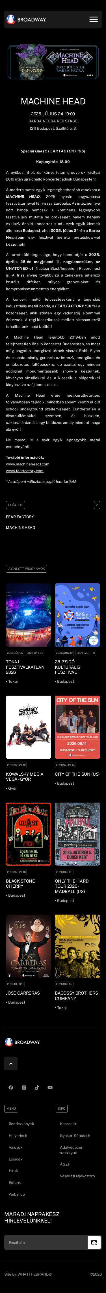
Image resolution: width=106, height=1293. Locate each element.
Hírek (13, 1170)
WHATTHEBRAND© (35, 1274)
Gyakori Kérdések (75, 1135)
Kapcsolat (68, 1123)
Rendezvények (21, 1123)
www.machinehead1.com (27, 464)
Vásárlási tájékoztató (77, 1176)
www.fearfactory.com (25, 471)
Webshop (17, 1194)
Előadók (16, 1159)
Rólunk (15, 1182)
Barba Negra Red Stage (53, 121)
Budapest (45, 128)
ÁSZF (65, 1164)
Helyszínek (18, 1135)
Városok (16, 1147)
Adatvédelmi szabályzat (71, 1150)
